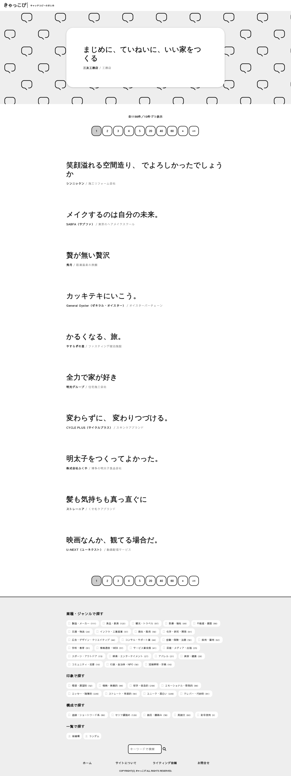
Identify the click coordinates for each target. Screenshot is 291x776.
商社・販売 (147, 631)
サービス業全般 (145, 648)
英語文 (184, 715)
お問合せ (204, 763)
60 (172, 131)
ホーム (87, 763)
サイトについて (126, 763)
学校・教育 (81, 648)
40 (161, 131)
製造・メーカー (84, 623)
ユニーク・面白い (160, 693)
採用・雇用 (211, 640)
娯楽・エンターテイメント (130, 656)
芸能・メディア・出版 (182, 648)
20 (150, 131)
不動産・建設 (207, 623)
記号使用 (208, 715)
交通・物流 (81, 631)
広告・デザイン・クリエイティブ (93, 640)
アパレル (166, 656)
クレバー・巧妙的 (197, 693)
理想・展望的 (82, 685)
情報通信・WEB (111, 648)
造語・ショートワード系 (88, 715)
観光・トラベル (147, 623)
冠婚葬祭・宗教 (160, 664)
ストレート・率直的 (123, 693)
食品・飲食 (116, 623)
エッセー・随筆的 (85, 693)
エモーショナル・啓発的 (181, 685)
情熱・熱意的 (113, 685)
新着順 (76, 736)
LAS (193, 131)
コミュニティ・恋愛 (86, 664)
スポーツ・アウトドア (87, 656)
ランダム (94, 736)
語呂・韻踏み (157, 715)
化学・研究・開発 (179, 631)
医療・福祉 (178, 623)
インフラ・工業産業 (114, 631)
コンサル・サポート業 (141, 640)
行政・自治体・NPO (124, 664)
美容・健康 (193, 656)
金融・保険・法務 (179, 640)
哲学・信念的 (144, 685)
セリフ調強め (126, 715)
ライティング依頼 (165, 763)
